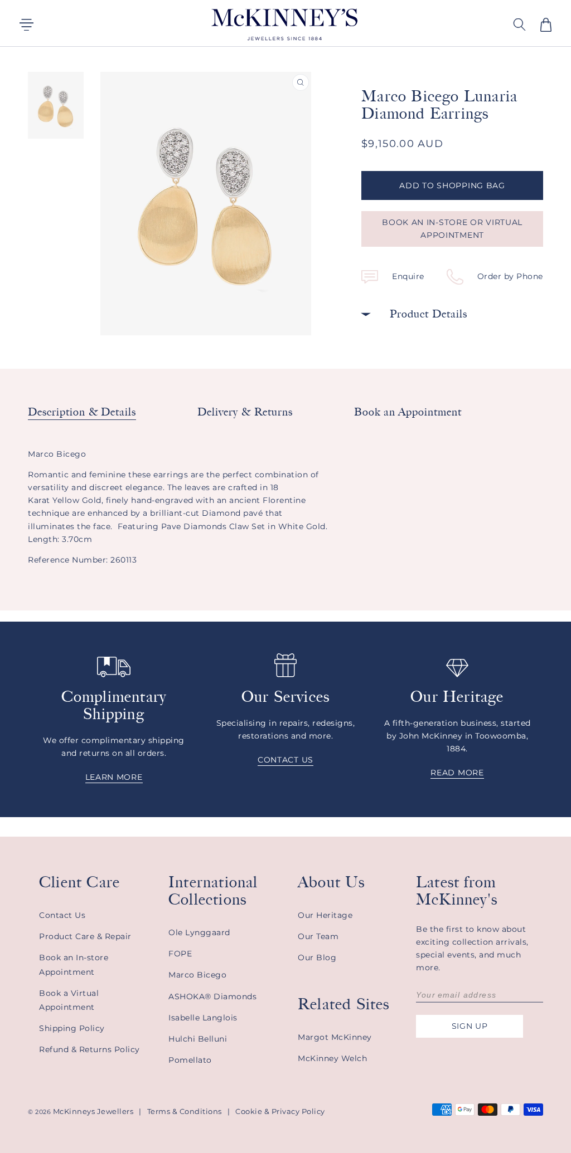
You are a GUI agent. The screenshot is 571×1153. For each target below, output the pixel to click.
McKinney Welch (332, 1058)
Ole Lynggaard (199, 932)
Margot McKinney (335, 1037)
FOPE (180, 954)
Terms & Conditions (184, 1111)
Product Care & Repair (85, 936)
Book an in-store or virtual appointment (452, 228)
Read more (456, 773)
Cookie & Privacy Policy (280, 1111)
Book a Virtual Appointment (69, 1000)
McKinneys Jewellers (93, 1111)
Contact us (285, 760)
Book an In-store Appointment (73, 964)
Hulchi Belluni (197, 1039)
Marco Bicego (197, 975)
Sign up (470, 1026)
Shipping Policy (72, 1028)
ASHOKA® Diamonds (212, 996)
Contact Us (62, 915)
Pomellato (190, 1060)
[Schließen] (420, 23)
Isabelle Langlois (203, 1018)
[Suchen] (392, 23)
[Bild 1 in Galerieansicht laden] (56, 105)
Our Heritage (325, 915)
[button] (545, 25)
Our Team (318, 936)
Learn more (114, 777)
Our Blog (317, 957)
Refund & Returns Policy (89, 1049)
